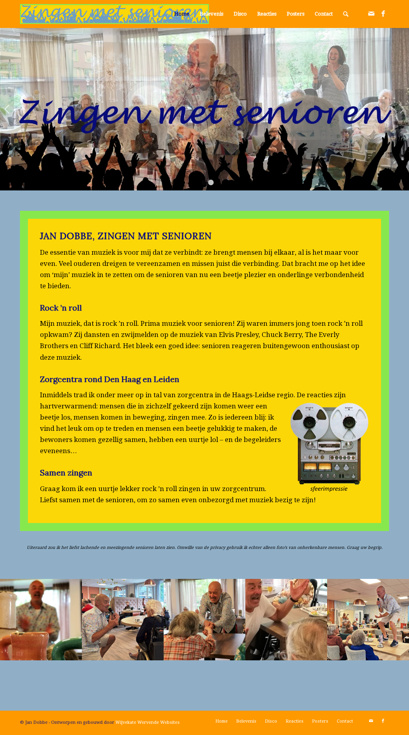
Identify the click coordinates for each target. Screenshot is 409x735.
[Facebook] (383, 14)
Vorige (7, 109)
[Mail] (371, 14)
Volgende (402, 109)
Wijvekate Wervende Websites (147, 722)
